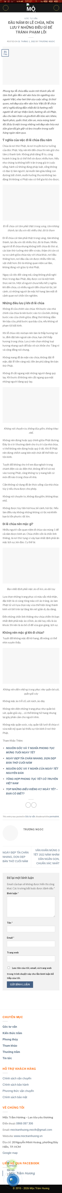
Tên (10, 922)
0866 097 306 (24, 1123)
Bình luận (13, 893)
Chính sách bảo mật (15, 1097)
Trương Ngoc (47, 41)
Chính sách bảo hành (16, 1084)
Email (10, 937)
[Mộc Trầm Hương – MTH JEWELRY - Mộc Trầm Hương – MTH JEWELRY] (31, 7)
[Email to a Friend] (34, 805)
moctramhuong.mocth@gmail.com (31, 1129)
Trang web (13, 952)
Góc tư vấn (30, 18)
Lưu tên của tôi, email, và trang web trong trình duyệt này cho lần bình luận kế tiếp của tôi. (30, 973)
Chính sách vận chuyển (17, 1078)
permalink (54, 816)
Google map (10, 1152)
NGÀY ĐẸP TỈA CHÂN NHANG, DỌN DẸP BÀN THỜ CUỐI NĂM (16, 857)
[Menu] (5, 8)
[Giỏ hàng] (56, 8)
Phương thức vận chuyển (18, 1090)
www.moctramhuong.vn (28, 1136)
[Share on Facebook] (28, 805)
